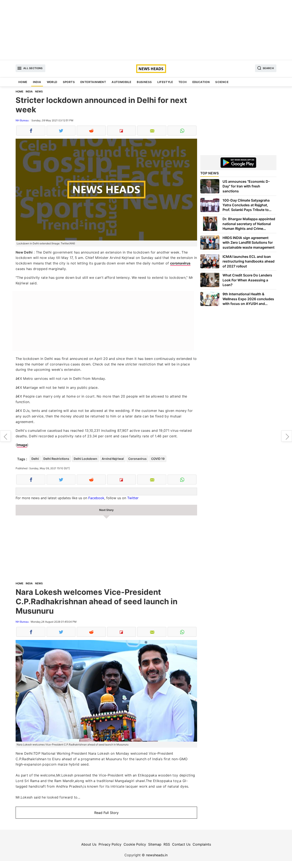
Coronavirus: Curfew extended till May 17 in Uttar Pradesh (286, 436)
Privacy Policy (110, 844)
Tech (182, 82)
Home (22, 82)
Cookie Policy (135, 844)
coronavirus (180, 263)
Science (222, 82)
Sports (69, 82)
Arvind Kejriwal (113, 458)
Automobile (121, 82)
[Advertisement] (146, 30)
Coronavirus (137, 458)
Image (22, 445)
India (37, 82)
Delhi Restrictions (56, 458)
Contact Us (181, 844)
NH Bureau (22, 120)
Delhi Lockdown (85, 458)
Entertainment (93, 82)
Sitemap (154, 844)
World (52, 82)
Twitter (133, 498)
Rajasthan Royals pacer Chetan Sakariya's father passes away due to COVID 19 (5, 436)
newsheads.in (157, 855)
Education (201, 82)
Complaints (202, 844)
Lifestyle (165, 82)
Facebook (96, 498)
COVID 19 (158, 458)
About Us (88, 844)
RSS (167, 844)
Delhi (35, 458)
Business (144, 82)
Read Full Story (106, 813)
